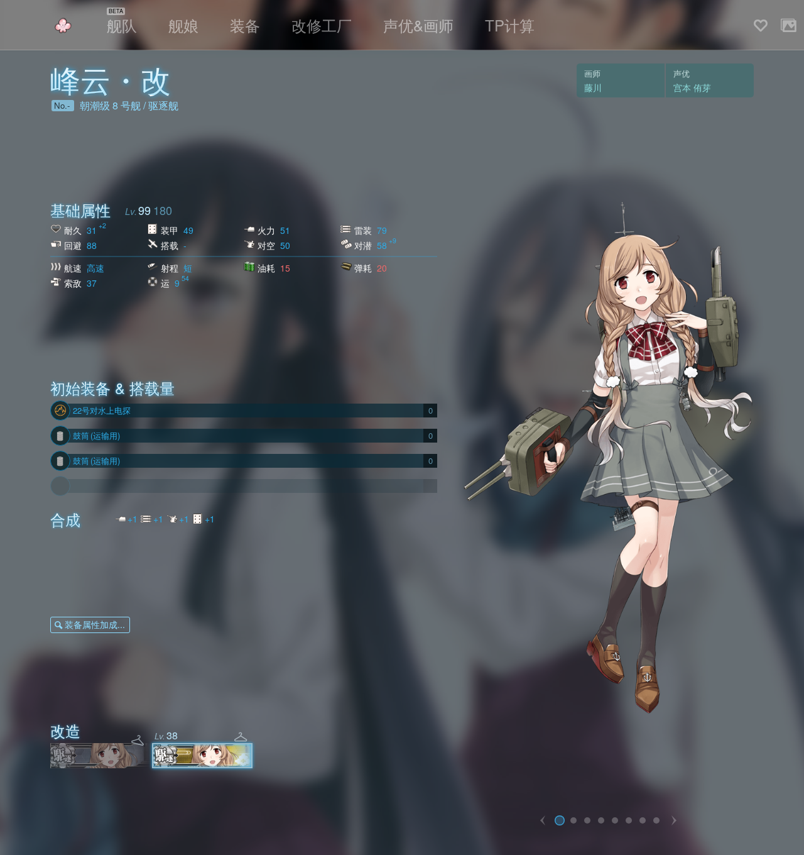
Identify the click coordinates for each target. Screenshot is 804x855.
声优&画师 (418, 25)
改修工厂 (321, 25)
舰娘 (183, 25)
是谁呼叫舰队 (62, 25)
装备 (245, 25)
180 (162, 210)
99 (144, 210)
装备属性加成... (95, 624)
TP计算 (510, 25)
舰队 (122, 25)
